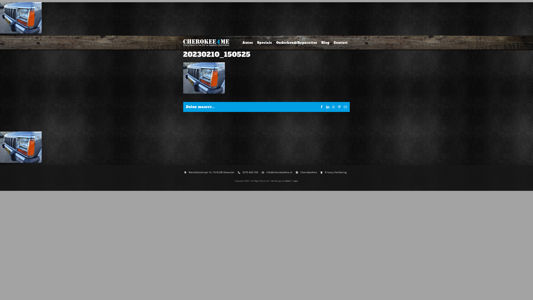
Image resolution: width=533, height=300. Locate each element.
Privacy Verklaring (336, 172)
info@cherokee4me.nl (279, 172)
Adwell (288, 181)
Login (295, 181)
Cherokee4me (309, 172)
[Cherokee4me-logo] (206, 39)
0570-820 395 (250, 172)
